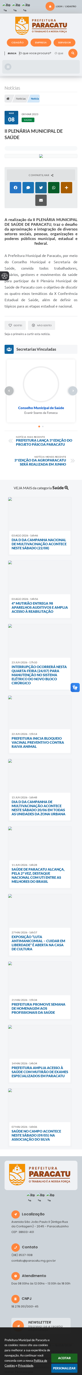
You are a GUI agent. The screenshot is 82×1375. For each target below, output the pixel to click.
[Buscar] (72, 53)
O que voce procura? (35, 53)
